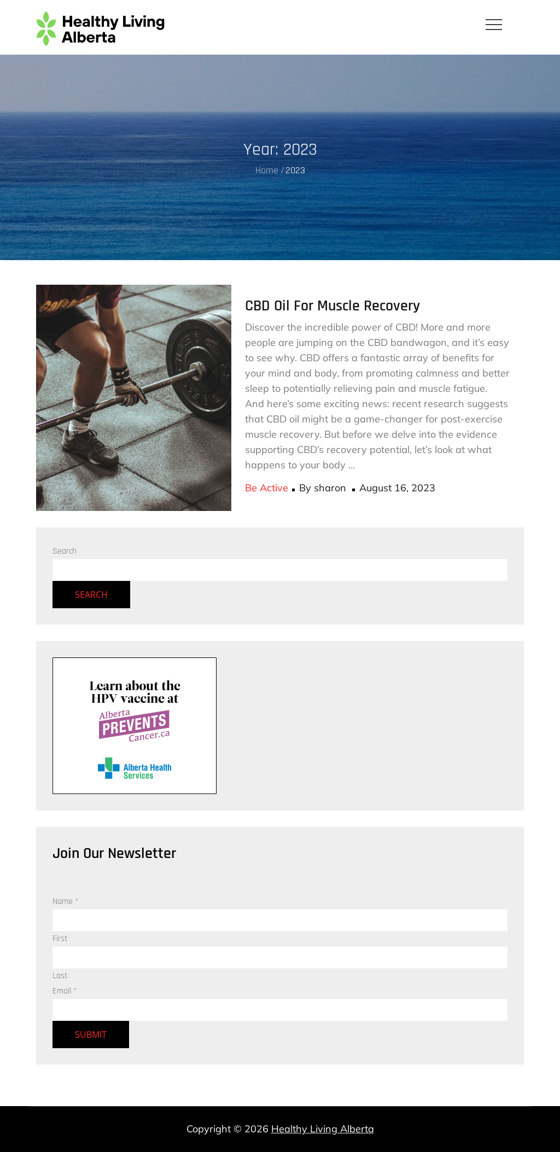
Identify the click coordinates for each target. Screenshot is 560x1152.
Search (64, 551)
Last (60, 975)
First (60, 938)
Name (65, 901)
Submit (91, 1034)
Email (64, 991)
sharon (330, 487)
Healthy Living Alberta (322, 1128)
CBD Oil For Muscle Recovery (332, 306)
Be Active (266, 487)
